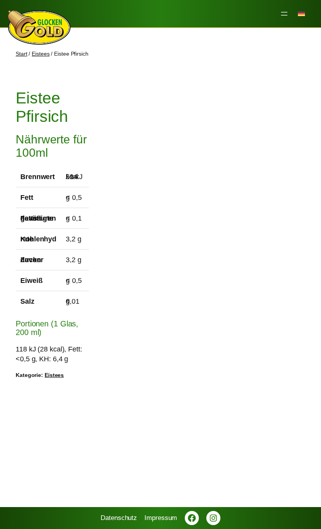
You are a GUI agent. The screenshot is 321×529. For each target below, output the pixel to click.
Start (21, 54)
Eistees (40, 54)
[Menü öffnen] (284, 13)
